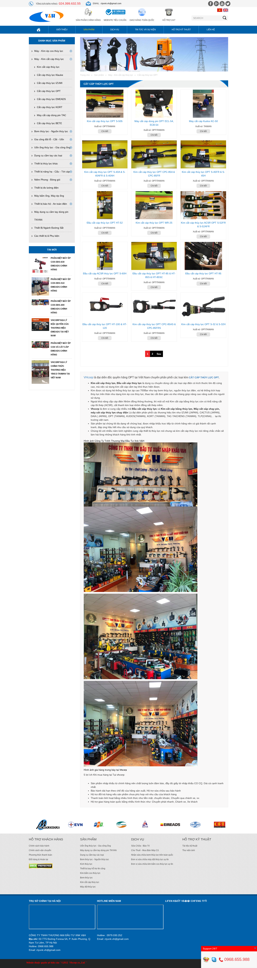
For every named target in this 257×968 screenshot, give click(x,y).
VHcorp (88, 377)
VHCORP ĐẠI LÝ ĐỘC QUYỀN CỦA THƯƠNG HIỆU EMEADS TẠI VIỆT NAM (60, 328)
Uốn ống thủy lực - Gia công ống (52, 147)
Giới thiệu (61, 29)
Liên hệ (211, 29)
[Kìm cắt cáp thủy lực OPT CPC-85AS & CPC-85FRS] (154, 307)
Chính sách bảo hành (39, 846)
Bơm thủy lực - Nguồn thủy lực (51, 131)
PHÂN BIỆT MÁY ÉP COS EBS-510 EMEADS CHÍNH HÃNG (61, 285)
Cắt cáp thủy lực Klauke (50, 75)
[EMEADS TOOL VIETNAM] (69, 824)
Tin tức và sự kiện (145, 29)
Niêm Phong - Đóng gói (47, 179)
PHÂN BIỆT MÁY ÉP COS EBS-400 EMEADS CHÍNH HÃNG (61, 307)
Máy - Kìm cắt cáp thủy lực (49, 59)
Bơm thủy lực (86, 877)
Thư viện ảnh (188, 850)
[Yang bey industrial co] (186, 824)
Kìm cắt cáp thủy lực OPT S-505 (105, 121)
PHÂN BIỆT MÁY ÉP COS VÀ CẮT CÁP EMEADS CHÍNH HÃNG (61, 349)
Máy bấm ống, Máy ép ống (49, 195)
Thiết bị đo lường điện (46, 187)
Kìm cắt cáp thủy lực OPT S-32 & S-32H (203, 324)
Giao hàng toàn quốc (142, 20)
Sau (159, 353)
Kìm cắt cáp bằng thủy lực (176, 408)
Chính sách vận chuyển (40, 850)
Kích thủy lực (86, 864)
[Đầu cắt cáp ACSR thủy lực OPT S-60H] (105, 256)
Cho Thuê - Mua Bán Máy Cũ (145, 850)
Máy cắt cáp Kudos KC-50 (203, 121)
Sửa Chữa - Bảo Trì (140, 846)
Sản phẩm (88, 29)
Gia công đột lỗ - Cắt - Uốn (49, 139)
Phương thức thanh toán (40, 855)
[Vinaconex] (94, 824)
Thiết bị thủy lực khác (46, 163)
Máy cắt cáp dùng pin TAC (51, 115)
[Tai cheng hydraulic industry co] (161, 824)
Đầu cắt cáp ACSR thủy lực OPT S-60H (104, 273)
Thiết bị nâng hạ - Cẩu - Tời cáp (52, 171)
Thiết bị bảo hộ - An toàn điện (50, 203)
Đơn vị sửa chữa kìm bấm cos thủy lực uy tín (152, 864)
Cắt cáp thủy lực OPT (49, 91)
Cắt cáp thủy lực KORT (49, 107)
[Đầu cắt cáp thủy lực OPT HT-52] (105, 205)
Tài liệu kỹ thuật (189, 846)
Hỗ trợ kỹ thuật (181, 29)
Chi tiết (104, 131)
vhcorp (120, 774)
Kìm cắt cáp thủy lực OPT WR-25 (154, 222)
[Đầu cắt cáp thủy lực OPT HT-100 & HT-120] (105, 307)
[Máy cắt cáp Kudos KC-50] (203, 104)
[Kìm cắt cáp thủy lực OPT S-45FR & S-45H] (203, 154)
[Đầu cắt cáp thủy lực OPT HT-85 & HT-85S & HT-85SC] (154, 256)
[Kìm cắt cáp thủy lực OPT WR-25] (154, 205)
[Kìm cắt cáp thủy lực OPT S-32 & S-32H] (203, 307)
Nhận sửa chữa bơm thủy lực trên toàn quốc (152, 855)
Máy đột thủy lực (88, 887)
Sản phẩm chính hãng (88, 20)
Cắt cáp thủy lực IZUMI (49, 83)
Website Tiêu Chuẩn (115, 20)
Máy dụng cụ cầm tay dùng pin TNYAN (98, 850)
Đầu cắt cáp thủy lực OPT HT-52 (105, 222)
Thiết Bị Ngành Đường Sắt (48, 227)
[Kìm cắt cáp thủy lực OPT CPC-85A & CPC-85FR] (154, 154)
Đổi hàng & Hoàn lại (38, 859)
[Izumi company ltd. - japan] (206, 824)
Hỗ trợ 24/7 (168, 20)
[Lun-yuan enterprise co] (118, 824)
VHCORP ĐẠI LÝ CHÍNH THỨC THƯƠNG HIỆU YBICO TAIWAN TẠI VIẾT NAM (60, 370)
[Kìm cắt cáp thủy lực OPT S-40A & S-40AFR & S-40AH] (105, 154)
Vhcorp (123, 770)
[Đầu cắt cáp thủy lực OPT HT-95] (203, 256)
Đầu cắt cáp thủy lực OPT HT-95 (203, 273)
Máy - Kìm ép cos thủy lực (48, 51)
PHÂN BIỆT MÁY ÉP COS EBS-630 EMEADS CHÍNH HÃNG (61, 264)
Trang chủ (85, 75)
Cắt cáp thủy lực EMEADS (51, 99)
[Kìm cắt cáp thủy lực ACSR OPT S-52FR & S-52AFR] (203, 205)
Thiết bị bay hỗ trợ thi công (92, 868)
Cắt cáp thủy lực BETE (49, 123)
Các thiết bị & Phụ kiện (46, 235)
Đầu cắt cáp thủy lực (144, 408)
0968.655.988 (236, 959)
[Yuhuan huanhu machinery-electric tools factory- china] (140, 824)
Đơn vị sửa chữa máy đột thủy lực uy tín (150, 859)
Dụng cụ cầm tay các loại (48, 155)
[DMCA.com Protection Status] (40, 865)
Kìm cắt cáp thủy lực (48, 66)
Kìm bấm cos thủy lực (90, 873)
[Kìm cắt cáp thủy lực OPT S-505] (105, 104)
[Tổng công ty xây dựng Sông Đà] (44, 824)
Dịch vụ (114, 29)
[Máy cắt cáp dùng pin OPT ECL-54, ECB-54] (154, 104)
